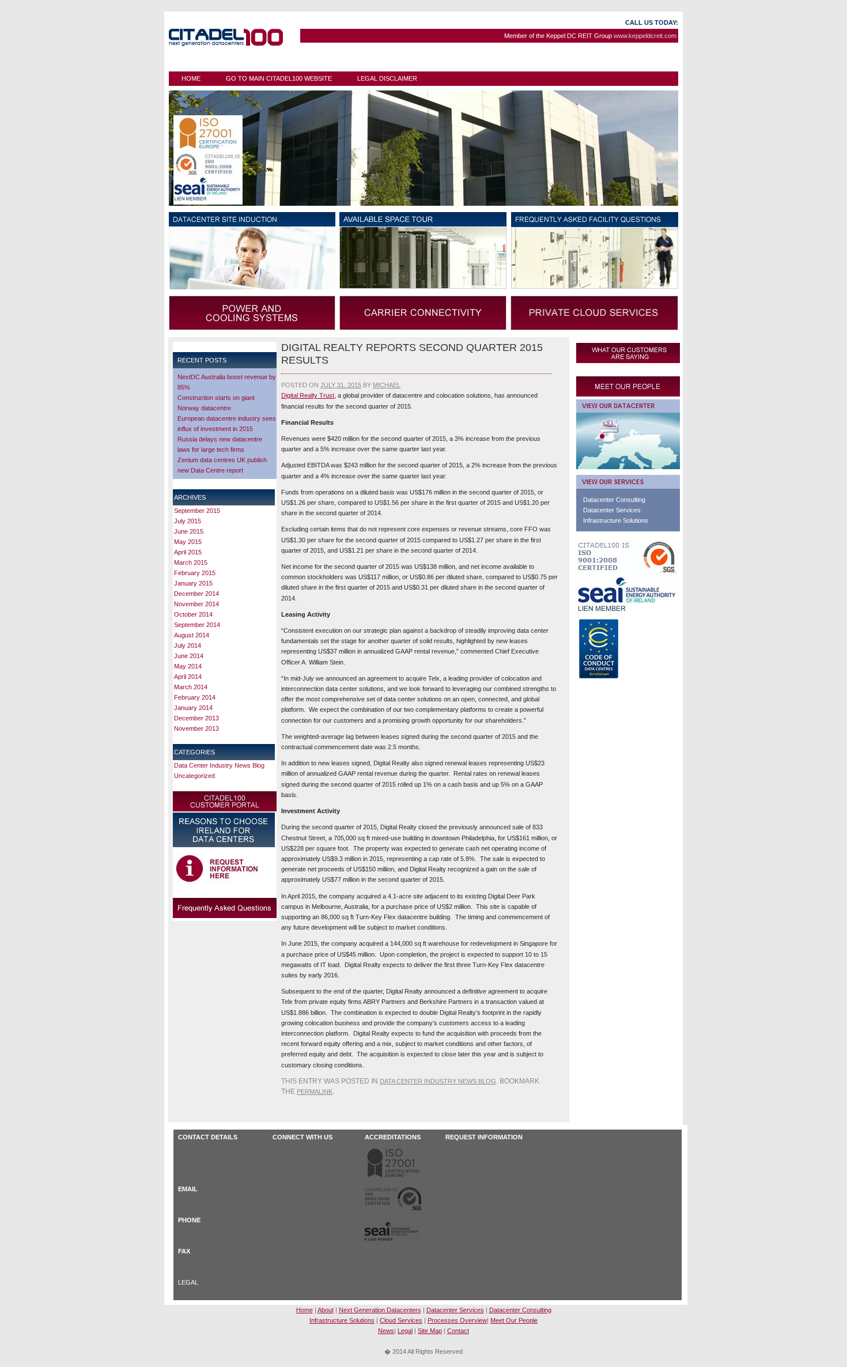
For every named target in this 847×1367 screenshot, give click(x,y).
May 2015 (188, 541)
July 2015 (187, 521)
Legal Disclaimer (387, 78)
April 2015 (188, 552)
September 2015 (197, 510)
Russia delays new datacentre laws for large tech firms (219, 444)
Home (191, 78)
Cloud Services (401, 1320)
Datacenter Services (612, 510)
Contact (458, 1330)
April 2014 (188, 676)
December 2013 (196, 718)
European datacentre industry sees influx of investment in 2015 (226, 423)
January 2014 (193, 707)
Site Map (430, 1330)
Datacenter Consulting (614, 499)
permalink (314, 1091)
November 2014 (196, 604)
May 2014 (188, 666)
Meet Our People (514, 1320)
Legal (405, 1330)
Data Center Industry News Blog (219, 765)
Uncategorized (194, 775)
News (386, 1330)
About (325, 1309)
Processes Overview (457, 1320)
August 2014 (191, 635)
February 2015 (194, 572)
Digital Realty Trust (307, 395)
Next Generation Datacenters (380, 1309)
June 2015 (188, 531)
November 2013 (196, 728)
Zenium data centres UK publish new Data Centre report (222, 465)
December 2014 (196, 593)
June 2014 (188, 655)
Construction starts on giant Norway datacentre (216, 402)
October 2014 (193, 614)
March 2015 (190, 562)
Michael (386, 385)
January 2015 (193, 583)
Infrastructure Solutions (615, 520)
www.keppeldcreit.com (645, 35)
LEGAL (188, 1282)
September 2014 (197, 624)
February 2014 (194, 697)
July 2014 (187, 645)
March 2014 (190, 687)
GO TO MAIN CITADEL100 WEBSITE (279, 78)
